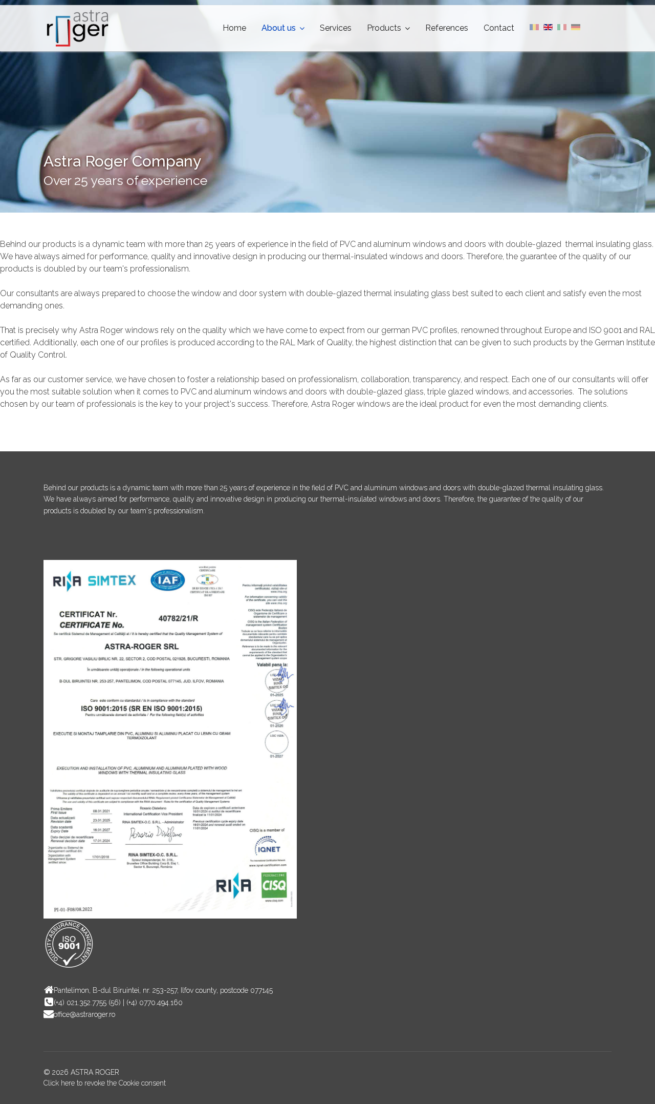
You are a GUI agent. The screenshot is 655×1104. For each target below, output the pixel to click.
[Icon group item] (53, 542)
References (446, 28)
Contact (499, 28)
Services (336, 28)
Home (234, 28)
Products (384, 28)
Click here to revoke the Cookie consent (104, 1083)
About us (278, 28)
